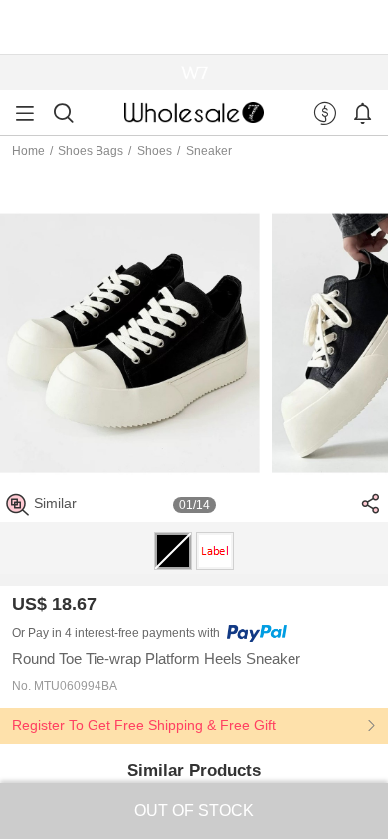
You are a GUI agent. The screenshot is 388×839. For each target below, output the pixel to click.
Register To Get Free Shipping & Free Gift (144, 725)
